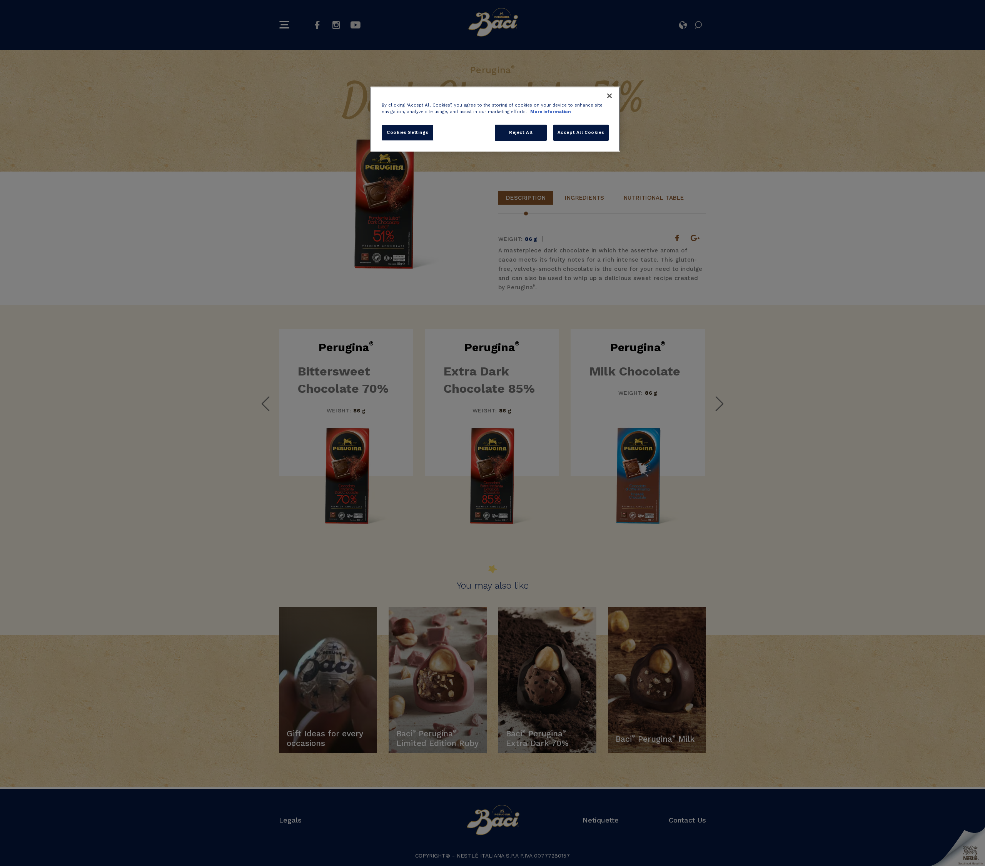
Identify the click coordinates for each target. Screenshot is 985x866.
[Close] (609, 95)
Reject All (521, 132)
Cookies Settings (408, 132)
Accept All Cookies (581, 132)
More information (550, 111)
